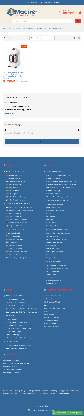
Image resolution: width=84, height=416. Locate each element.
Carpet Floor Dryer (53, 191)
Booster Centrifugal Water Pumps (18, 322)
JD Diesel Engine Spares (12, 369)
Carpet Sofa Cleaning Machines (58, 175)
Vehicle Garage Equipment (56, 265)
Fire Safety (50, 216)
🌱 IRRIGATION (8, 315)
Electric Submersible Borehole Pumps (20, 306)
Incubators (50, 255)
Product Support (64, 393)
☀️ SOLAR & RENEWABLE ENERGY (15, 171)
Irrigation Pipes (11, 319)
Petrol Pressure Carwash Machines (59, 187)
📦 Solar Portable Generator (16, 197)
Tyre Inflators (51, 277)
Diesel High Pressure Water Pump (18, 328)
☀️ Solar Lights (11, 194)
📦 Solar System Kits (14, 184)
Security (49, 219)
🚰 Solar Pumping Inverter (16, 200)
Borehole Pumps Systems (15, 303)
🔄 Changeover (11, 242)
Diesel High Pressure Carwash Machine (61, 181)
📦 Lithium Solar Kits (14, 175)
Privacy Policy (20, 391)
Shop (40, 2)
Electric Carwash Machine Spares (59, 197)
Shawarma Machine (51, 320)
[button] (12, 68)
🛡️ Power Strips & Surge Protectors (19, 258)
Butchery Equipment (51, 317)
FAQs (53, 393)
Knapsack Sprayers (53, 258)
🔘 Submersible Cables (14, 239)
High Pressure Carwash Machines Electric (62, 184)
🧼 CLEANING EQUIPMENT (53, 171)
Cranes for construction (55, 210)
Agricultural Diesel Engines (56, 239)
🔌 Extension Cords (13, 255)
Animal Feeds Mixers (54, 242)
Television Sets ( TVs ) (52, 302)
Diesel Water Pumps (13, 331)
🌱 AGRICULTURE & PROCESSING (56, 229)
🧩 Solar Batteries (12, 191)
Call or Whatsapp (69, 11)
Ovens (46, 311)
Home (5, 28)
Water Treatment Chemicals (16, 348)
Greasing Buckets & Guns (55, 280)
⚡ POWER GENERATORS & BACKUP (16, 203)
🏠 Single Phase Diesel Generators (19, 207)
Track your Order (34, 391)
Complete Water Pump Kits (16, 325)
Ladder (49, 213)
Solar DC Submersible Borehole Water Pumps (23, 309)
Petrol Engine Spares (11, 372)
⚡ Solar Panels (12, 187)
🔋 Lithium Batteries (13, 178)
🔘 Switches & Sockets (14, 245)
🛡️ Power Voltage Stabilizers (16, 251)
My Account (7, 391)
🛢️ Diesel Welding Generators (17, 219)
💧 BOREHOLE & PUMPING (13, 296)
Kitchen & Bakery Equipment (40, 28)
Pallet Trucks (51, 284)
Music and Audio (50, 323)
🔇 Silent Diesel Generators (16, 223)
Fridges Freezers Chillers (53, 296)
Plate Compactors (53, 207)
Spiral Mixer (9, 113)
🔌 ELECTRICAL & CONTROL (13, 229)
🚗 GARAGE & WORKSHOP (53, 261)
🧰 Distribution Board (14, 248)
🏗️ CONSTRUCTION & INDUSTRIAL (56, 200)
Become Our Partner (51, 2)
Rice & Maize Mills (53, 248)
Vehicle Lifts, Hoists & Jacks (56, 268)
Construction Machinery (55, 204)
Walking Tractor (52, 236)
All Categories (13, 103)
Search (78, 21)
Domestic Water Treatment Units (18, 345)
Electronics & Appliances (18, 28)
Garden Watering (12, 335)
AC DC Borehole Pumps (15, 299)
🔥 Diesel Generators (14, 216)
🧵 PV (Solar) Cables (13, 236)
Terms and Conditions (27, 393)
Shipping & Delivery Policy (69, 391)
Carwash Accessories (54, 194)
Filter (42, 141)
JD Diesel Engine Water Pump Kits (19, 338)
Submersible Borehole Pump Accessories (21, 312)
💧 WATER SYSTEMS (10, 341)
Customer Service (10, 393)
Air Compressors (52, 271)
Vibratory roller (52, 226)
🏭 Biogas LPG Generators (15, 226)
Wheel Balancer (52, 274)
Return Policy (43, 393)
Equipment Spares (10, 366)
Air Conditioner (49, 299)
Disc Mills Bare (51, 245)
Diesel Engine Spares (11, 360)
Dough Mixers (49, 314)
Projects (34, 2)
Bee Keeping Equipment (55, 251)
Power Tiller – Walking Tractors (58, 233)
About (27, 2)
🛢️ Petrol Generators (14, 213)
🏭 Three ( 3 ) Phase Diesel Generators (20, 210)
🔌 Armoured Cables (13, 233)
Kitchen (46, 305)
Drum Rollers (51, 223)
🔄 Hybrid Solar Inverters (15, 181)
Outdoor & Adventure (52, 327)
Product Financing (50, 391)
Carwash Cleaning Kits (54, 178)
